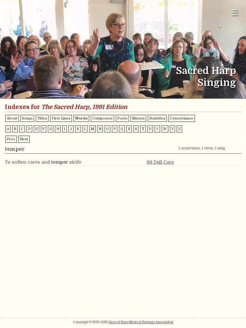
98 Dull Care (160, 162)
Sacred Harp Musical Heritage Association (141, 322)
